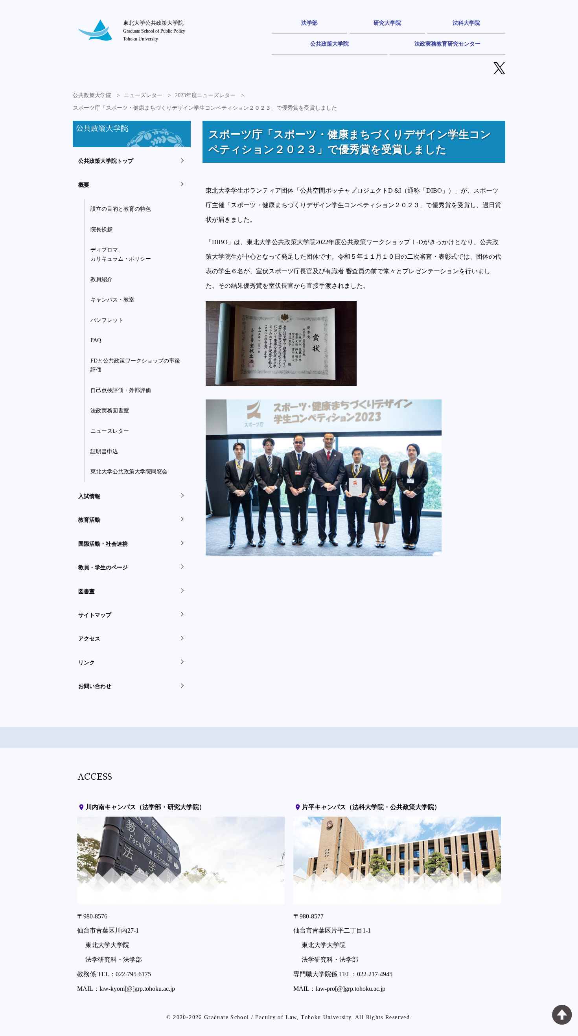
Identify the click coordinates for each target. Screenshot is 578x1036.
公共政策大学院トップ (105, 161)
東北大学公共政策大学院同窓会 (129, 471)
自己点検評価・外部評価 (120, 390)
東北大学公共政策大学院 (154, 30)
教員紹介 (101, 279)
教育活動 (89, 520)
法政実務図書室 (109, 410)
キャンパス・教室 (112, 299)
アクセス (89, 638)
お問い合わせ (94, 686)
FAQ (95, 340)
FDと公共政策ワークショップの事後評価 (135, 365)
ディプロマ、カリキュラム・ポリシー (120, 254)
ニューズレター (143, 95)
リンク (86, 662)
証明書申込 (104, 451)
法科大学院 (466, 23)
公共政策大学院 (329, 43)
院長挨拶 (101, 229)
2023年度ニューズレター (205, 95)
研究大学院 (387, 23)
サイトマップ (94, 615)
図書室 (86, 591)
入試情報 (89, 496)
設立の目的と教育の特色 (120, 209)
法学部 (309, 23)
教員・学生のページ (103, 567)
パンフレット (106, 320)
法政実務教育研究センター (447, 43)
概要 (83, 185)
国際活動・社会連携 (103, 544)
